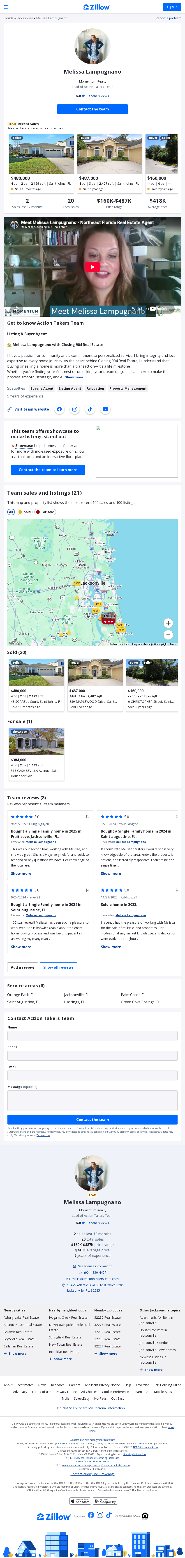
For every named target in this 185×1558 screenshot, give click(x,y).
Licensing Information (134, 1454)
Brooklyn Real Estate (64, 1351)
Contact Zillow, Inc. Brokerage (93, 1474)
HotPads (100, 1398)
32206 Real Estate (107, 1339)
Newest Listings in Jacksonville (153, 1360)
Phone (12, 1047)
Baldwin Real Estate (18, 1332)
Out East (117, 1398)
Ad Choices (89, 1392)
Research (58, 1385)
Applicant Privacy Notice (102, 1385)
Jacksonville (24, 18)
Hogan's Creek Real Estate (68, 1317)
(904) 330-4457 (95, 1272)
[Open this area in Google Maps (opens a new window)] (15, 643)
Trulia (65, 1398)
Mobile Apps (163, 1392)
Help (128, 1385)
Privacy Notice (66, 1392)
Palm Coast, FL (133, 994)
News (42, 1385)
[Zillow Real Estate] (97, 7)
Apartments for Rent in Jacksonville (156, 1320)
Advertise (142, 1385)
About (8, 1385)
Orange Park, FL (21, 994)
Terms (173, 644)
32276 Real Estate (107, 1324)
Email (11, 1067)
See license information (95, 1266)
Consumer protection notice (115, 1465)
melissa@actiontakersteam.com (95, 1279)
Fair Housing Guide (167, 1385)
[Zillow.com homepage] (54, 1516)
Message (14, 1086)
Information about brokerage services (81, 1465)
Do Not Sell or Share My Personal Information (92, 1408)
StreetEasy (82, 1398)
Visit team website (31, 409)
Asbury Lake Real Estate (21, 1317)
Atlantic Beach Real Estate (23, 1324)
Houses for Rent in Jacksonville (153, 1333)
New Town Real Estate (65, 1344)
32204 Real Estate (107, 1346)
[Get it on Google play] (105, 1503)
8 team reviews (98, 96)
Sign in (172, 6)
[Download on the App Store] (80, 1503)
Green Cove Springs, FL (140, 1001)
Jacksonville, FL (76, 994)
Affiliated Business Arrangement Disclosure (92, 1439)
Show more (74, 377)
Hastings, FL (74, 1001)
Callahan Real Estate (18, 1346)
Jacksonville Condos (154, 1342)
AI (147, 1392)
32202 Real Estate (107, 1332)
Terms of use (41, 1392)
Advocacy (20, 1392)
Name (12, 1027)
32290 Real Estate (107, 1317)
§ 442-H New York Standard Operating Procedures (92, 1457)
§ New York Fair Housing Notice (92, 1461)
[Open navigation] (5, 6)
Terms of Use (43, 1135)
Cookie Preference (115, 1392)
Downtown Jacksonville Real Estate (69, 1327)
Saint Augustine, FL (23, 1001)
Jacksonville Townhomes (158, 1350)
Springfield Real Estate (65, 1337)
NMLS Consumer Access (145, 1447)
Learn (138, 1392)
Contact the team (92, 1119)
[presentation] (36, 685)
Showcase (24, 445)
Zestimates (25, 1385)
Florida (9, 18)
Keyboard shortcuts (119, 644)
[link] (61, 634)
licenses (61, 1443)
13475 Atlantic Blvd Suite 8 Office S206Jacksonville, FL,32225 (95, 1288)
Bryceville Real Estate (19, 1339)
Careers (74, 1385)
